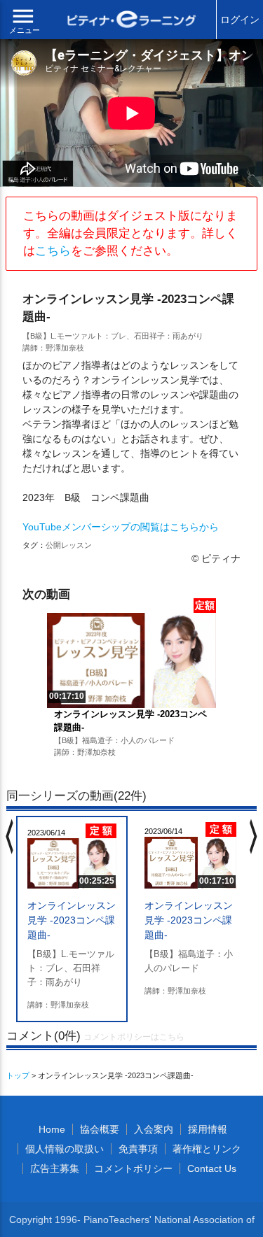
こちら (53, 250)
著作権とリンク (207, 1148)
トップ (17, 1075)
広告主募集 (54, 1168)
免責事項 (138, 1148)
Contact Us (211, 1168)
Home (52, 1129)
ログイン (239, 19)
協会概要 (99, 1129)
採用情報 (207, 1129)
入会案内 (153, 1129)
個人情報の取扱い (64, 1148)
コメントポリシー (133, 1168)
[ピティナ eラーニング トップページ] (132, 21)
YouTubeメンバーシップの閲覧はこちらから (120, 526)
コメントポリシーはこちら (133, 1037)
